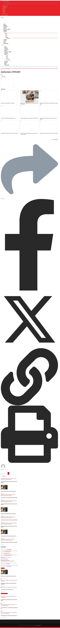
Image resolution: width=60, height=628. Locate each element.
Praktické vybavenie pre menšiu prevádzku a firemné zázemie (9, 615)
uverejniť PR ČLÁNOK (6, 2)
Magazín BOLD (5, 8)
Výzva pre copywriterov (7, 3)
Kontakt (4, 5)
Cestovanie (6, 26)
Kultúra (6, 33)
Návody (5, 27)
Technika (5, 39)
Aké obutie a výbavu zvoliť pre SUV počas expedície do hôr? (8, 491)
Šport (4, 42)
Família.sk (4, 9)
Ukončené (8, 38)
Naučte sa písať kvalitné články (8, 4)
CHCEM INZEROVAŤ (5, 6)
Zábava (6, 35)
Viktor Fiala (3, 76)
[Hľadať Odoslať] (8, 473)
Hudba (6, 34)
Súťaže (6, 37)
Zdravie (5, 40)
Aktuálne (5, 25)
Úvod (4, 24)
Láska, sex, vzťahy (7, 29)
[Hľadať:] (5, 474)
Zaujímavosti (6, 43)
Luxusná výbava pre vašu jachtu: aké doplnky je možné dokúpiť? (9, 497)
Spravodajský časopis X (38, 625)
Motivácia (5, 30)
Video (6, 36)
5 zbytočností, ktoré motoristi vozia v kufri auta (7, 589)
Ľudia (4, 31)
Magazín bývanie (5, 7)
